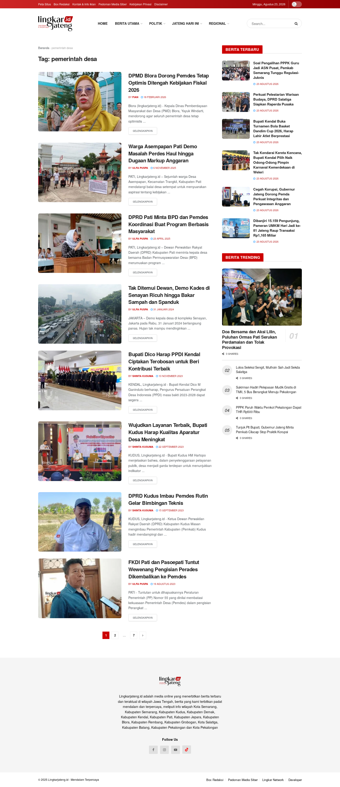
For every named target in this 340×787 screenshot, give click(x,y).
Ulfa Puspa (140, 168)
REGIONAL (217, 23)
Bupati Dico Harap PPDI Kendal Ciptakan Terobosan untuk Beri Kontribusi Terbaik (164, 361)
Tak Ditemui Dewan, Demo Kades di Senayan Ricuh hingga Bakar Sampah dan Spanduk (169, 295)
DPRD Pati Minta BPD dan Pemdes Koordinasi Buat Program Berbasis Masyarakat (168, 224)
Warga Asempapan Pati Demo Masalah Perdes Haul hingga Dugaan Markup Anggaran (162, 153)
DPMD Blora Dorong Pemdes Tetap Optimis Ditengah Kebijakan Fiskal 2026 (168, 82)
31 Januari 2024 (163, 309)
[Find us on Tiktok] (186, 749)
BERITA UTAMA (127, 23)
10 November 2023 (170, 376)
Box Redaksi (62, 4)
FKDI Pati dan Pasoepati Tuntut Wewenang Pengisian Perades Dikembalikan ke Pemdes (163, 569)
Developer (295, 780)
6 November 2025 (164, 168)
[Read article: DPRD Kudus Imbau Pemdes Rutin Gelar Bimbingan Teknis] (79, 522)
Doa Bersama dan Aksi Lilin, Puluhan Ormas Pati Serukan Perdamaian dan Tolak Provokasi (249, 339)
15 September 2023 (171, 510)
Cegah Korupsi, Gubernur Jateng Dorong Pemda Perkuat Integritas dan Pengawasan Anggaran (274, 196)
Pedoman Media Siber (113, 4)
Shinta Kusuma (142, 376)
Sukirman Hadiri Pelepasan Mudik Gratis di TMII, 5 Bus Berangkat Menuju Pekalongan (266, 389)
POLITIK (155, 23)
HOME (103, 23)
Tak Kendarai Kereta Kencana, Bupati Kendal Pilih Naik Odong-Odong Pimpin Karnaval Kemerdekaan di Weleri (277, 162)
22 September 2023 (171, 446)
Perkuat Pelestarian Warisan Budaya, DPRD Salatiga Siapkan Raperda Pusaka (276, 99)
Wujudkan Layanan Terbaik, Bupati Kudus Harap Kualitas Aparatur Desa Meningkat (167, 432)
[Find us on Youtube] (175, 750)
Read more (142, 131)
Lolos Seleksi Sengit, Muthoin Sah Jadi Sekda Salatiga (268, 369)
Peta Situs (44, 4)
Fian (135, 97)
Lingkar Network (273, 780)
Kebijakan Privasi (140, 4)
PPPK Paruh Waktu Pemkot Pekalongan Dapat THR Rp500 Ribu (268, 409)
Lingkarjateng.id (58, 779)
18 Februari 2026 (154, 97)
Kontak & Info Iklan (84, 4)
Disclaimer (161, 4)
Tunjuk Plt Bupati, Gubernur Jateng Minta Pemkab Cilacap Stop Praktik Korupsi (265, 429)
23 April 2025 (161, 238)
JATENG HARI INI (185, 23)
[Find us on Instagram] (164, 750)
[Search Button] (297, 23)
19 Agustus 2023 (164, 584)
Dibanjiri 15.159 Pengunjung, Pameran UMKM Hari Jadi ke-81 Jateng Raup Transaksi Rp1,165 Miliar (277, 228)
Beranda (43, 48)
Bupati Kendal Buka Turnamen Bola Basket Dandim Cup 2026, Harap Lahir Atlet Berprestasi (273, 128)
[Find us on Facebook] (153, 750)
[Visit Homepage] (55, 23)
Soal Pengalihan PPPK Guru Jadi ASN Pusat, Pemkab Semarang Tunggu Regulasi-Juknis (276, 70)
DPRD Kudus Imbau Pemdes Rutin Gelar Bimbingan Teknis (168, 499)
